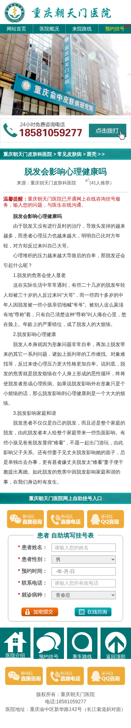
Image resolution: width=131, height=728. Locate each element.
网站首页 (16, 28)
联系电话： (32, 583)
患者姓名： (32, 547)
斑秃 (92, 154)
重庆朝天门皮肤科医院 (27, 154)
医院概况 (49, 28)
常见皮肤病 (69, 154)
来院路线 (82, 28)
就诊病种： (32, 595)
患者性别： (32, 559)
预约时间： (32, 571)
